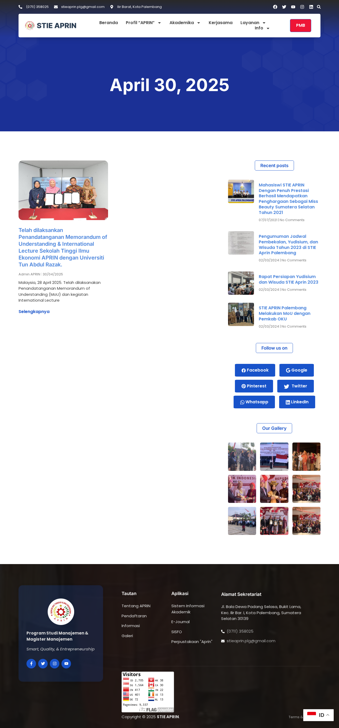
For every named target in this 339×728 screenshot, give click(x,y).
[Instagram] (302, 7)
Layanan (249, 23)
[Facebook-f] (31, 663)
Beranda (108, 23)
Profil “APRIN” (140, 23)
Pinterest (256, 386)
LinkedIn (299, 402)
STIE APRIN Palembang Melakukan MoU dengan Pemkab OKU (284, 313)
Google (298, 370)
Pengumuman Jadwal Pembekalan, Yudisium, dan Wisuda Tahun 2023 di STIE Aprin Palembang (288, 244)
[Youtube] (66, 663)
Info (259, 28)
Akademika (182, 23)
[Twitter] (43, 663)
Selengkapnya (34, 312)
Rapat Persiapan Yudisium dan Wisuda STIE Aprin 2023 (288, 279)
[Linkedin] (311, 7)
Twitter (299, 386)
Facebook (257, 370)
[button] (319, 7)
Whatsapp (256, 402)
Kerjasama (221, 23)
